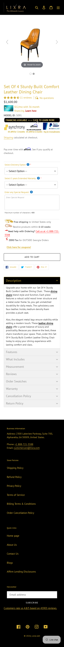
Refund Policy (14, 477)
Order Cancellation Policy (20, 512)
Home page (13, 535)
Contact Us (12, 553)
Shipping (8, 137)
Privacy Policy (14, 485)
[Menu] (58, 7)
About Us (12, 544)
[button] (12, 97)
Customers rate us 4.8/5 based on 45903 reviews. (30, 608)
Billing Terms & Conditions (21, 503)
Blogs (10, 562)
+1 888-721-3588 (24, 444)
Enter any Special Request (17, 192)
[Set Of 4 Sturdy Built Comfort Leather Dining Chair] (34, 74)
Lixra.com (36, 636)
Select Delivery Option (15, 164)
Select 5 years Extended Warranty (20, 178)
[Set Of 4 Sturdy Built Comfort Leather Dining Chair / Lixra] (31, 74)
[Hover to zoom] (32, 43)
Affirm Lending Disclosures (21, 571)
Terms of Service (16, 495)
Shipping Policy (15, 468)
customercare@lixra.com (27, 447)
